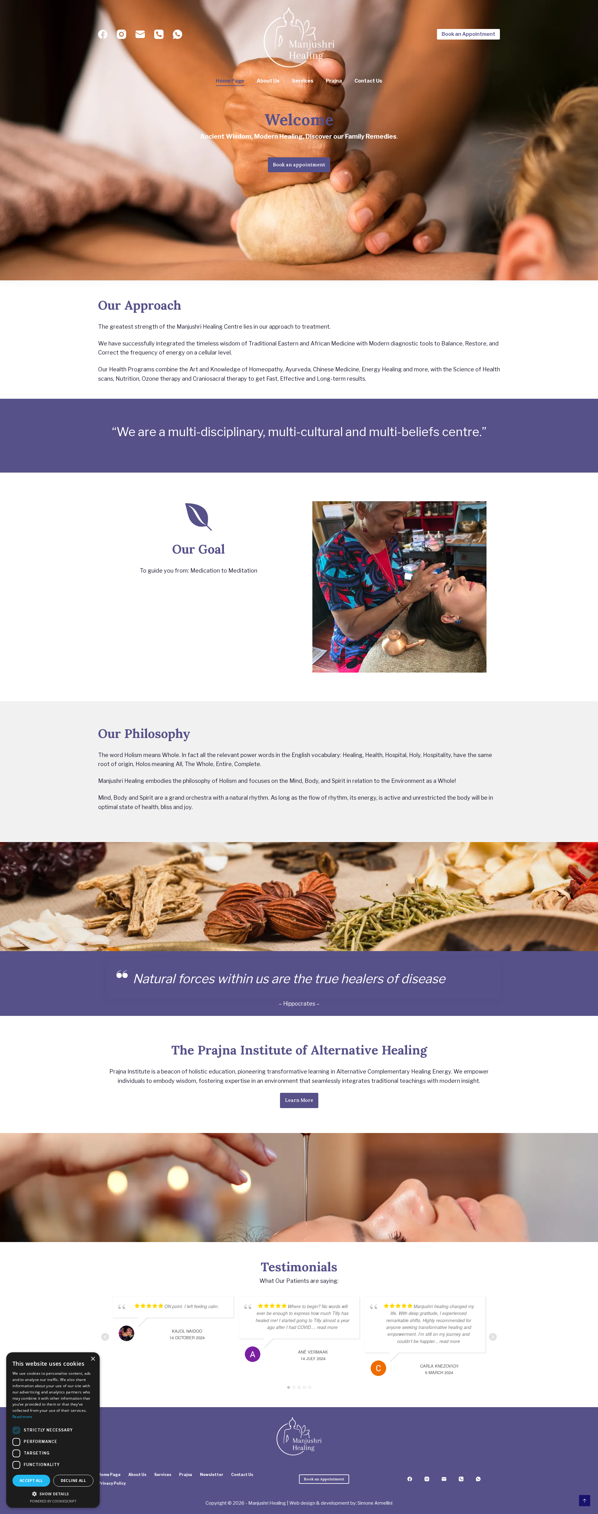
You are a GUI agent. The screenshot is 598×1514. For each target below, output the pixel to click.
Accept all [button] (31, 1480)
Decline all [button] (73, 1480)
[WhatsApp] (177, 34)
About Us (268, 81)
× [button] (92, 1359)
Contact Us (368, 81)
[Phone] (159, 34)
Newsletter (211, 1474)
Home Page (230, 81)
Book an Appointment (468, 34)
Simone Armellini (375, 1503)
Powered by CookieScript (53, 1501)
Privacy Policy (112, 1483)
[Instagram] (121, 34)
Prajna (334, 81)
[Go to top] (584, 1500)
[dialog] (53, 1430)
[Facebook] (102, 34)
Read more (22, 1416)
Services (302, 81)
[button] (52, 1494)
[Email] (140, 34)
